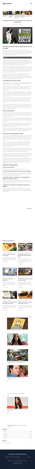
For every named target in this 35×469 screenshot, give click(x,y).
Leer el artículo (5, 262)
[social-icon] (14, 463)
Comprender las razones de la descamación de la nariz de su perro (24, 255)
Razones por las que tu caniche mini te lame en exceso (25, 303)
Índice (6, 57)
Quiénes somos (10, 460)
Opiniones (17, 437)
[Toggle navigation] (31, 3)
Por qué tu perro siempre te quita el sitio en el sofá (25, 279)
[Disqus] (17, 225)
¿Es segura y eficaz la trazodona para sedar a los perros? (10, 303)
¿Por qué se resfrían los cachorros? (8, 279)
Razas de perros (15, 24)
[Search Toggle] (30, 3)
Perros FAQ (17, 433)
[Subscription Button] (29, 457)
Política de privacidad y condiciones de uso (20, 460)
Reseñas (17, 431)
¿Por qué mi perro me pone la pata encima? (9, 255)
